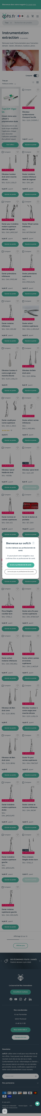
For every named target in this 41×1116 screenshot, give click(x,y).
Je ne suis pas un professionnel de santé (21, 571)
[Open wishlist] (37, 1103)
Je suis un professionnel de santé (20, 565)
